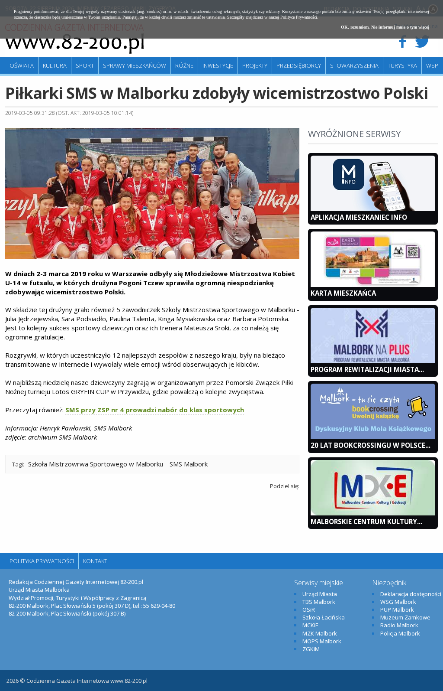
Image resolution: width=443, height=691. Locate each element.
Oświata (22, 65)
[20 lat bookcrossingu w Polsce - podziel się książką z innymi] (373, 437)
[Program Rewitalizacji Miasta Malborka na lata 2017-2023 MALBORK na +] (373, 361)
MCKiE (310, 625)
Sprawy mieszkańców (134, 65)
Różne (184, 65)
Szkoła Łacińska (323, 617)
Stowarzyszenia (354, 65)
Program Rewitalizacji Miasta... (367, 369)
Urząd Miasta (319, 594)
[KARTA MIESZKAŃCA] (373, 285)
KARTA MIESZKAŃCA (343, 293)
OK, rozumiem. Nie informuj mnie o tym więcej (385, 27)
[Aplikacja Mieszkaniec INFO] (373, 209)
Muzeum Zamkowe (405, 617)
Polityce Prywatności (298, 17)
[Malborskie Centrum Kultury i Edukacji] (373, 513)
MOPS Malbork (321, 641)
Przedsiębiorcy (298, 65)
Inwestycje (217, 65)
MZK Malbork (319, 633)
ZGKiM (311, 649)
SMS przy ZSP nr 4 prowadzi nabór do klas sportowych (154, 409)
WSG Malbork (398, 602)
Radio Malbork (399, 625)
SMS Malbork (189, 464)
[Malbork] (74, 39)
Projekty (254, 65)
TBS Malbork (318, 602)
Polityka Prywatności (42, 561)
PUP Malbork (397, 609)
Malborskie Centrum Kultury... (366, 521)
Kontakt (95, 561)
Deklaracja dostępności (410, 594)
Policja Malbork (400, 633)
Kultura (55, 65)
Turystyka (402, 65)
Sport (85, 65)
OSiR (308, 609)
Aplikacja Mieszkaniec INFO (359, 217)
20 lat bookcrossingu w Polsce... (370, 445)
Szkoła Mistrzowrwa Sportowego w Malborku (95, 464)
